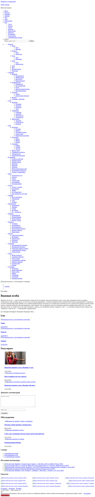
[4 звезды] (24, 312)
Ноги (13, 61)
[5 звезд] (31, 312)
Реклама (18, 488)
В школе (18, 124)
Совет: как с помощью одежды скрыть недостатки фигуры (24, 434)
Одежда (14, 177)
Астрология (12, 36)
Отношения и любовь (19, 260)
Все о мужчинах (17, 197)
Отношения (15, 199)
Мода (6, 11)
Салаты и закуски (17, 159)
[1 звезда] (4, 312)
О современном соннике (12, 457)
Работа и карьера (17, 262)
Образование (16, 215)
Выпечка (15, 164)
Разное (18, 142)
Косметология (16, 69)
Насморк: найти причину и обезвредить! (17, 425)
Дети (6, 19)
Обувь (14, 179)
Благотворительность (18, 228)
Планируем (19, 84)
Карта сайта (15, 272)
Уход (17, 47)
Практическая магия (18, 155)
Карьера (10, 29)
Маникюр (19, 59)
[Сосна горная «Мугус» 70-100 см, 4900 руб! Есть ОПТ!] (19, 465)
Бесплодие (19, 79)
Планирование (16, 217)
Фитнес (14, 97)
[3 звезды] (17, 312)
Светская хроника (17, 235)
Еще (5, 22)
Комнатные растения (22, 135)
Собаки (18, 147)
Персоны (15, 242)
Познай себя (16, 263)
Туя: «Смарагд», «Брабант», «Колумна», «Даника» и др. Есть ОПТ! (42, 470)
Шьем (17, 139)
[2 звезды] (10, 312)
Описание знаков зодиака (20, 248)
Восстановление (21, 91)
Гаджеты (14, 223)
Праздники (15, 189)
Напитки (15, 165)
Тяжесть (3, 332)
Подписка (15, 268)
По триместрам (20, 86)
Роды (17, 87)
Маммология (20, 77)
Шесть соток (16, 150)
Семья (14, 208)
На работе (15, 210)
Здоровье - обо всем (18, 99)
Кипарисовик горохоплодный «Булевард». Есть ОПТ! (58, 467)
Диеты (18, 94)
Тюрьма (3, 341)
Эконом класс (16, 154)
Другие (18, 149)
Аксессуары (19, 134)
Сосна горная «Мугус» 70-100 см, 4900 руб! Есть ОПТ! (51, 465)
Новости (11, 32)
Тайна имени (16, 252)
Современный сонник (15, 37)
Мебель (18, 130)
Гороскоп (11, 243)
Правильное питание (22, 96)
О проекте (11, 267)
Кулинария (11, 34)
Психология (8, 21)
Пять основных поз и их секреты (15, 376)
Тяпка (3, 323)
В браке (14, 202)
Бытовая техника (21, 132)
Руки (13, 56)
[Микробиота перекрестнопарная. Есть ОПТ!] (15, 469)
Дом (5, 17)
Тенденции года (17, 175)
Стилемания (16, 182)
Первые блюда (16, 160)
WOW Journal (5, 4)
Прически (19, 54)
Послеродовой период (23, 89)
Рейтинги (15, 240)
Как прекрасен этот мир (19, 194)
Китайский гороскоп (18, 247)
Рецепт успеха (16, 220)
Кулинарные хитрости (19, 170)
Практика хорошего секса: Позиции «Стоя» (19, 367)
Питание (14, 92)
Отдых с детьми (17, 187)
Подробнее (87, 493)
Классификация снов (11, 455)
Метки (14, 273)
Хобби (14, 190)
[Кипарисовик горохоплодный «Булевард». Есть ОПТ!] (22, 467)
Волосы (14, 51)
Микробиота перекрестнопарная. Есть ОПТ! (41, 469)
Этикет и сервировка (18, 172)
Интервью (15, 237)
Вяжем (18, 140)
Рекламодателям (17, 278)
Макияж (18, 49)
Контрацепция (20, 81)
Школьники (15, 119)
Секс (13, 200)
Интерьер (15, 127)
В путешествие (16, 192)
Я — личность (16, 212)
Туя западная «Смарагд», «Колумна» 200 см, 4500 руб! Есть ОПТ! (42, 464)
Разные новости (17, 230)
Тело (13, 66)
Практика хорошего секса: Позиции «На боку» (19, 385)
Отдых (10, 185)
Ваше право (12, 31)
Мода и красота (17, 255)
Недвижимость (16, 227)
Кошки (18, 145)
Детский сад (19, 117)
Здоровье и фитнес (18, 257)
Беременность (16, 82)
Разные (14, 265)
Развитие (18, 107)
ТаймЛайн (15, 275)
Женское (14, 74)
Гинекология (20, 76)
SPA (13, 67)
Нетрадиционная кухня (19, 169)
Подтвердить (5, 495)
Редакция (12, 488)
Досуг (10, 24)
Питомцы (15, 144)
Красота (7, 12)
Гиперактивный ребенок (12, 442)
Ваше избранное (17, 270)
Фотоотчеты (16, 238)
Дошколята (15, 110)
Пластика (15, 71)
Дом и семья (16, 258)
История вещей (17, 184)
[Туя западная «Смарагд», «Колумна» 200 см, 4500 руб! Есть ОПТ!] (12, 464)
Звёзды (10, 26)
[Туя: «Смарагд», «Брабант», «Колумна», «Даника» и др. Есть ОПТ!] (12, 470)
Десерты (14, 167)
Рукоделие (15, 137)
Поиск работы (16, 218)
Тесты (10, 27)
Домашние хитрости (18, 152)
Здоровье (7, 14)
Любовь (6, 16)
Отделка (18, 129)
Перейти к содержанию (8, 1)
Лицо (13, 46)
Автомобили (16, 225)
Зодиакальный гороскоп (19, 245)
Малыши (15, 102)
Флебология (19, 64)
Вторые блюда (16, 162)
